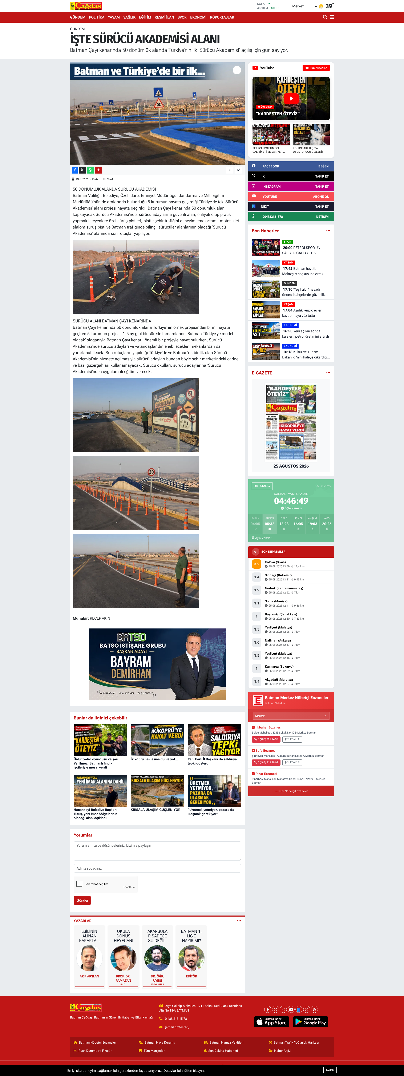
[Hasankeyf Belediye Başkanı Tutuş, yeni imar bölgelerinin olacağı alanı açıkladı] (100, 790)
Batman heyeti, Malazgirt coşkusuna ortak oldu (302, 271)
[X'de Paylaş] (82, 170)
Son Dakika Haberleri (223, 1051)
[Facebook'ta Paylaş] (75, 170)
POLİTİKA (96, 17)
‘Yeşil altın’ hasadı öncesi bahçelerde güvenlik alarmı (303, 292)
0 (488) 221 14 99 (268, 739)
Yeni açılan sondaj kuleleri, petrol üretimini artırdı (305, 334)
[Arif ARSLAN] (89, 958)
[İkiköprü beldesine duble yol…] (157, 740)
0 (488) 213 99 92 (268, 762)
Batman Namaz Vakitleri (226, 1042)
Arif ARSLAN (89, 976)
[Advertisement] (51, 90)
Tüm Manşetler (154, 1051)
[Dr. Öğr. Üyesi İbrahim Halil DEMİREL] (157, 958)
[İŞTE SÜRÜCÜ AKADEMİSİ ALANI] (157, 113)
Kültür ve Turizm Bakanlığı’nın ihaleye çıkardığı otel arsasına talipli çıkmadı (305, 355)
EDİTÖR (191, 976)
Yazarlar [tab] (83, 921)
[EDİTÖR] (191, 958)
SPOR (182, 17)
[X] (275, 1009)
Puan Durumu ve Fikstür (95, 1051)
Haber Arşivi (282, 1051)
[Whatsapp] (306, 1009)
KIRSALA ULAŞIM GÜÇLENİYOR (155, 810)
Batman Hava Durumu (160, 1042)
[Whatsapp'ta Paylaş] (90, 170)
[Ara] (325, 17)
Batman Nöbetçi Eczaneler (97, 1042)
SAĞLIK (129, 17)
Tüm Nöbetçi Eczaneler (293, 791)
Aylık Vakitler (263, 538)
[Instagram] (283, 1009)
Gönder (82, 900)
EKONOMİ (198, 17)
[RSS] (314, 1009)
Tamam (330, 1070)
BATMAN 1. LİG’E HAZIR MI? (191, 936)
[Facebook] (267, 1009)
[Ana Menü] (331, 17)
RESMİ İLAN (164, 17)
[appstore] (271, 1021)
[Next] (298, 1009)
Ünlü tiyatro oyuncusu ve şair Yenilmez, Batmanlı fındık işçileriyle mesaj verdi (96, 763)
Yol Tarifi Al (293, 739)
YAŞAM (114, 17)
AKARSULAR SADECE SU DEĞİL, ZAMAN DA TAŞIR (157, 936)
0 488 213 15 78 (176, 1019)
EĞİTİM (145, 17)
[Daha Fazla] (98, 170)
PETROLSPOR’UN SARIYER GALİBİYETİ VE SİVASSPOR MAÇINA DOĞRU (304, 251)
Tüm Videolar (318, 68)
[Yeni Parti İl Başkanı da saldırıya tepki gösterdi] (214, 740)
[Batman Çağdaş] (86, 6)
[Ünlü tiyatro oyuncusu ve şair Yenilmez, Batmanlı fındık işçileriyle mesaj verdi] (100, 740)
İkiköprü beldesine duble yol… (154, 759)
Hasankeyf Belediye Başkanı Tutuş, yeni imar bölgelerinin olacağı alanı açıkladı (95, 814)
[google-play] (310, 1021)
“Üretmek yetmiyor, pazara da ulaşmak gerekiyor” (211, 812)
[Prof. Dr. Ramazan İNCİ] (123, 958)
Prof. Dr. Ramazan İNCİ (123, 979)
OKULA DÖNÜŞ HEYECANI (123, 936)
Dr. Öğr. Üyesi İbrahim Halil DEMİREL (157, 979)
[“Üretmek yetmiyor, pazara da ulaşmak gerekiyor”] (214, 790)
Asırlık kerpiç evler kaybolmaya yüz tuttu (302, 313)
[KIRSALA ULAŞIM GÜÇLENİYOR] (157, 790)
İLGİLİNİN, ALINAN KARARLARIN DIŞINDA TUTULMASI (89, 936)
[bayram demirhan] (157, 663)
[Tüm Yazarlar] (239, 921)
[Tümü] (328, 231)
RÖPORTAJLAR (222, 17)
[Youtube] (291, 1009)
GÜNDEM (77, 17)
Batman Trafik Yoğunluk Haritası (296, 1042)
